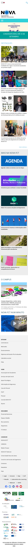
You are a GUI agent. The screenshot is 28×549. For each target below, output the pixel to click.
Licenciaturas (4, 343)
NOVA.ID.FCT (4, 440)
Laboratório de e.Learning (19, 479)
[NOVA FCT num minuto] (14, 323)
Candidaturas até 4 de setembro (14, 35)
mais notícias (22, 147)
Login (5, 476)
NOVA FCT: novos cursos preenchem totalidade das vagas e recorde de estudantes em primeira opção (13, 65)
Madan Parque (5, 448)
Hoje (2, 471)
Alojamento (4, 426)
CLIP (24, 476)
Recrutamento (5, 422)
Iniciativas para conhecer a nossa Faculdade (13, 188)
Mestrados (4, 346)
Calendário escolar (6, 358)
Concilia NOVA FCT (6, 400)
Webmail (12, 483)
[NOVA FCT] (8, 14)
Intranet (12, 476)
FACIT (2, 392)
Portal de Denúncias (6, 414)
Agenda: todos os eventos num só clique (12, 168)
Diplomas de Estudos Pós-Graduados (11, 354)
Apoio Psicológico (6, 380)
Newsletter (4, 467)
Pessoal (3, 396)
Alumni (3, 403)
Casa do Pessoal (5, 388)
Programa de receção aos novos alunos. (14, 44)
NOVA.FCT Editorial (6, 452)
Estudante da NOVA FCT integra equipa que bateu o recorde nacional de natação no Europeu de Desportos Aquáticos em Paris (13, 90)
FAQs (2, 362)
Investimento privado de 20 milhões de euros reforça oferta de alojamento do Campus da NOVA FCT (13, 139)
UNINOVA (3, 444)
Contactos (4, 463)
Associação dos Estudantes (8, 372)
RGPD (19, 483)
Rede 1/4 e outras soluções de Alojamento (13, 207)
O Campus (4, 429)
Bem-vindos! (14, 40)
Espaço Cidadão (5, 418)
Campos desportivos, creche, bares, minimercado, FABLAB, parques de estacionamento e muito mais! (11, 302)
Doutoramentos (5, 350)
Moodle (6, 479)
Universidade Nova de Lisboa (9, 455)
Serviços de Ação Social (7, 376)
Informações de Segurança (8, 384)
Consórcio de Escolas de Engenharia (11, 459)
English (4, 2)
